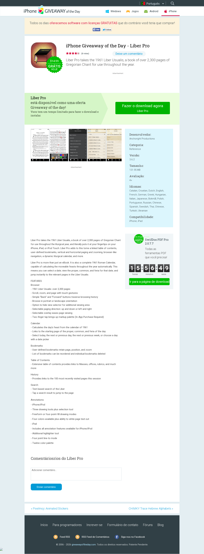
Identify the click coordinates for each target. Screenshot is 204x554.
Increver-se (94, 525)
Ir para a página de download (149, 282)
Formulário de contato (122, 525)
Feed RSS (65, 536)
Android (154, 11)
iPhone (173, 11)
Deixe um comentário (129, 53)
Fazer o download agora (142, 108)
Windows (116, 11)
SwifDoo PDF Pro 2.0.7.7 (156, 241)
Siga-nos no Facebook (133, 536)
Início (44, 525)
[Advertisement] (119, 83)
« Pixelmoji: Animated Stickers (49, 508)
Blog (160, 525)
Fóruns (148, 525)
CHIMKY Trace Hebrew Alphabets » (151, 508)
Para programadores (67, 525)
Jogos (135, 11)
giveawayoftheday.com (84, 544)
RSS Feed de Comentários (95, 536)
